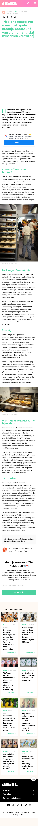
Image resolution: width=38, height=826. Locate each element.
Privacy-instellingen (11, 798)
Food (15, 11)
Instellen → (19, 143)
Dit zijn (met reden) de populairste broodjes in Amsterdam (19, 540)
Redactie (9, 11)
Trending (7, 794)
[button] (31, 790)
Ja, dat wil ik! (19, 592)
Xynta (23, 815)
